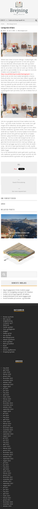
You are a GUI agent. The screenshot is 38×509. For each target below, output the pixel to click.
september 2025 (8, 384)
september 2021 (8, 483)
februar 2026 (7, 374)
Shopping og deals (9, 352)
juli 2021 (5, 487)
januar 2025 (6, 401)
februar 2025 (7, 399)
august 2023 (7, 436)
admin (4, 30)
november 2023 (8, 430)
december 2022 (8, 452)
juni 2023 (6, 440)
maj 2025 (6, 393)
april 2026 (6, 370)
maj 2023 (6, 442)
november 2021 (8, 479)
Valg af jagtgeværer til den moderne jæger (16, 290)
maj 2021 (6, 492)
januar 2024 (6, 426)
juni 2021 (6, 489)
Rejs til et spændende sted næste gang (19, 233)
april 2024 (6, 419)
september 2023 (8, 434)
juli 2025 (5, 388)
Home (2, 24)
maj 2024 (6, 417)
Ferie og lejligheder (9, 329)
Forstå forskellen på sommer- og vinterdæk (16, 298)
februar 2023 (7, 448)
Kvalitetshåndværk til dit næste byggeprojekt (18, 21)
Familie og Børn (8, 327)
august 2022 (7, 461)
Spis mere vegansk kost (19, 191)
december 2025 (8, 378)
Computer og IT (8, 323)
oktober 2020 (7, 506)
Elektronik (6, 325)
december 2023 (8, 428)
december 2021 (8, 477)
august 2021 (7, 485)
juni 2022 (6, 465)
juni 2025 (6, 391)
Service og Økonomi (9, 350)
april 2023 (6, 444)
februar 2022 (7, 473)
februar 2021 (7, 498)
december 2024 (8, 403)
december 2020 (8, 502)
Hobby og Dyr (7, 333)
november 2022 (8, 454)
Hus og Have (7, 335)
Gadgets (5, 331)
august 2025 (7, 386)
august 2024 (7, 411)
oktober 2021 (7, 481)
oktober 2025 (7, 382)
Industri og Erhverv (9, 339)
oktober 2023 (7, 432)
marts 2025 (6, 397)
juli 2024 (5, 413)
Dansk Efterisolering (19, 182)
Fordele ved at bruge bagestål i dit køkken (16, 294)
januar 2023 (6, 450)
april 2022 (6, 469)
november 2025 (8, 380)
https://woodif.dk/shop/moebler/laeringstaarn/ (15, 74)
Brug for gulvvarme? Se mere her (19, 259)
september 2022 (8, 459)
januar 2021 (6, 500)
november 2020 (8, 504)
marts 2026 (6, 372)
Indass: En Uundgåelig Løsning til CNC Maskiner (18, 292)
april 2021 (6, 494)
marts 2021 (6, 496)
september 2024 (8, 409)
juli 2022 (5, 463)
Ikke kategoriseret (22, 30)
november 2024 (8, 405)
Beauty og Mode (8, 317)
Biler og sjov (7, 319)
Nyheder (5, 348)
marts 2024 (6, 421)
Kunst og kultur (7, 341)
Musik (5, 346)
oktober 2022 (7, 456)
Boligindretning (7, 321)
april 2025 (6, 395)
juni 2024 (6, 415)
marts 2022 (6, 471)
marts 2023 (6, 446)
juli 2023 (5, 438)
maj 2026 (6, 368)
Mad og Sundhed (8, 344)
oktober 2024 (7, 407)
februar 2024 (7, 424)
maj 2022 (6, 467)
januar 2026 (6, 376)
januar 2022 (6, 475)
